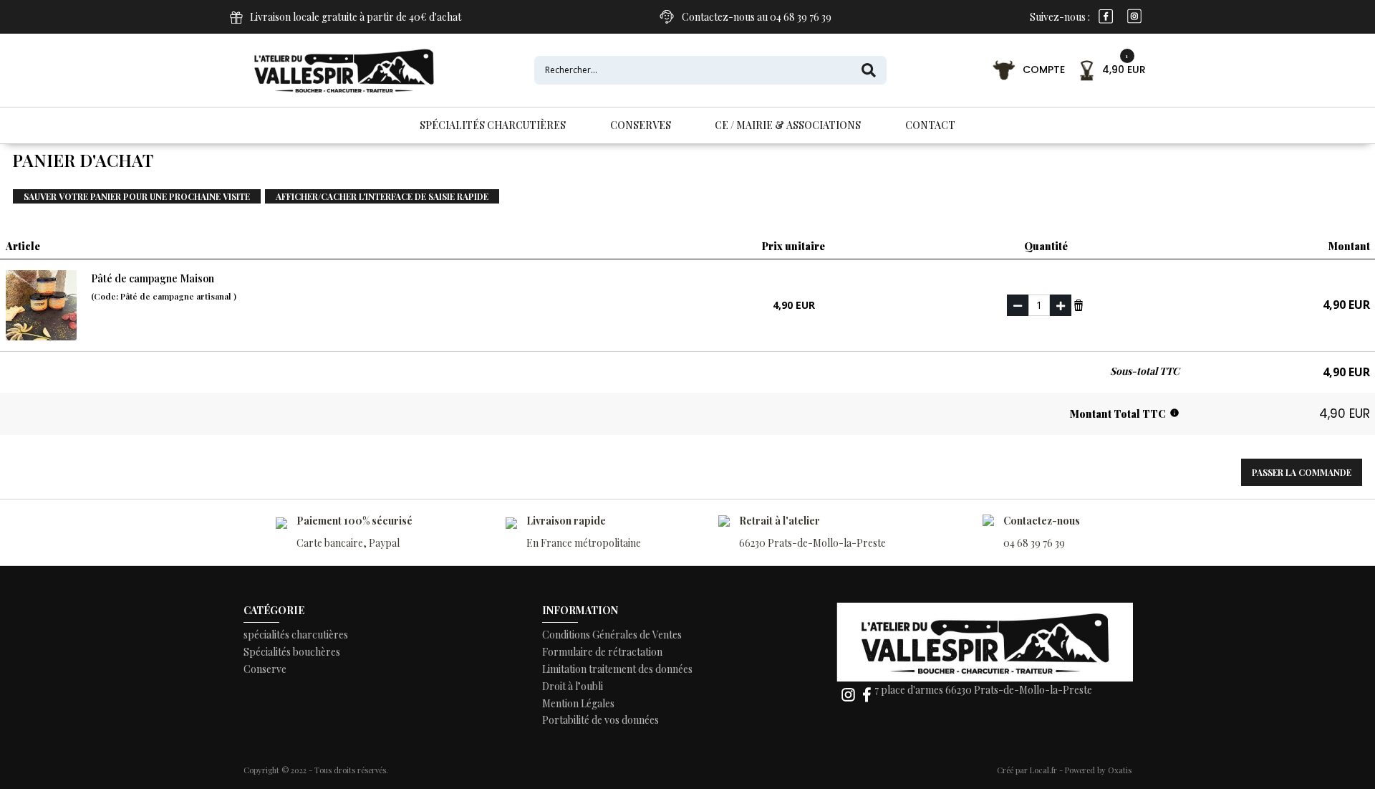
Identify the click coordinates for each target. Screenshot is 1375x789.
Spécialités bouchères (291, 652)
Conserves (640, 125)
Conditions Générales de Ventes (612, 634)
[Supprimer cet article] (1078, 304)
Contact (930, 125)
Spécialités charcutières (493, 125)
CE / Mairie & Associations (788, 125)
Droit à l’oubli (572, 686)
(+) (1060, 305)
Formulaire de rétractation (602, 652)
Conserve (264, 669)
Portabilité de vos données (600, 720)
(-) (1017, 305)
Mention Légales (578, 703)
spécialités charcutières (295, 634)
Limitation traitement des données (617, 669)
